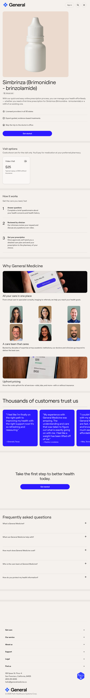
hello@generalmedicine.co (16, 682)
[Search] (78, 5)
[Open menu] (84, 5)
